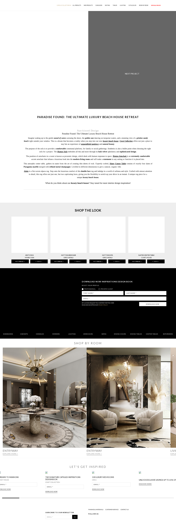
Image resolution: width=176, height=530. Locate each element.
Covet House (146, 257)
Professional (90, 289)
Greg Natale (68, 257)
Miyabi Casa (29, 257)
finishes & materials (95, 509)
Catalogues (132, 5)
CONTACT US (125, 509)
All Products (77, 5)
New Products (88, 5)
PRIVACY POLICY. (103, 305)
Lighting (123, 5)
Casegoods (98, 5)
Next (173, 483)
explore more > (10, 454)
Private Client (107, 289)
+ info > (39, 261)
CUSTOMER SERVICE (112, 509)
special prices (156, 5)
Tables (115, 5)
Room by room (143, 5)
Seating (107, 5)
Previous (4, 483)
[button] (173, 403)
